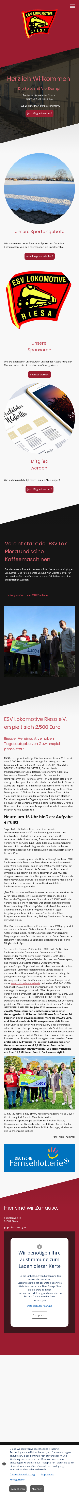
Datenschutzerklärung (39, 1306)
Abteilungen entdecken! (39, 256)
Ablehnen (37, 1489)
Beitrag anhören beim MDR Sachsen (27, 595)
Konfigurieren (17, 1479)
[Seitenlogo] (39, 23)
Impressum (47, 1474)
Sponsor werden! (39, 374)
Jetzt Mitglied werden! (39, 113)
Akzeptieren (39, 1315)
